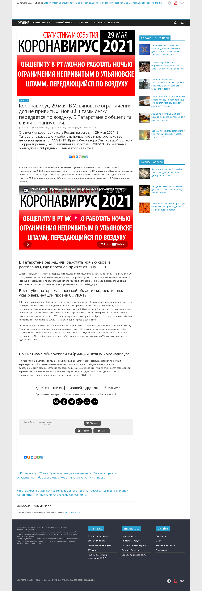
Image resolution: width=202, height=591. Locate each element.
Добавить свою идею (99, 545)
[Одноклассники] (73, 157)
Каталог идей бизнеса (99, 536)
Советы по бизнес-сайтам (135, 554)
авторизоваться (73, 512)
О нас (158, 540)
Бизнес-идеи (40, 22)
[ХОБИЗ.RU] (24, 23)
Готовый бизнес (63, 22)
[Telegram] (86, 157)
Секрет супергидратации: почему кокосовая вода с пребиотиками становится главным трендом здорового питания (103, 2)
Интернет (84, 22)
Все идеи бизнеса (96, 540)
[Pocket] (80, 157)
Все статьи (161, 536)
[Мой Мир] (77, 157)
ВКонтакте (94, 423)
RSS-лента (93, 550)
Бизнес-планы (129, 536)
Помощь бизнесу (130, 550)
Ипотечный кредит (131, 540)
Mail (103, 431)
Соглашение (162, 550)
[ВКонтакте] (70, 157)
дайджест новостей (56, 127)
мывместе (83, 127)
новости (92, 127)
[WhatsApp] (83, 157)
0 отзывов (39, 127)
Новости (113, 22)
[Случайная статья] (182, 23)
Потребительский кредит (134, 545)
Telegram (85, 431)
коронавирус (72, 127)
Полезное (99, 22)
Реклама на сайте (165, 545)
